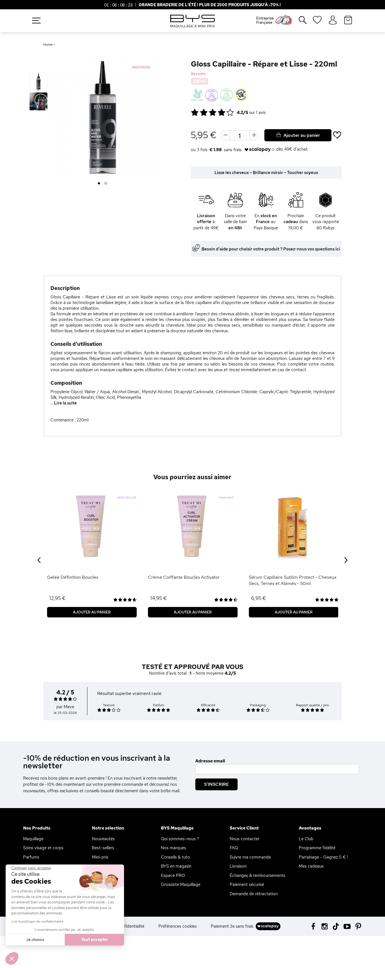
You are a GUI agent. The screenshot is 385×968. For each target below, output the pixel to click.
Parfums (31, 857)
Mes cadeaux (311, 866)
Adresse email (210, 761)
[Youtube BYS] (347, 925)
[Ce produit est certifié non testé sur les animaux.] (197, 95)
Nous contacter (244, 839)
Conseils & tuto (175, 857)
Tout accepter (94, 939)
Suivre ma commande (250, 857)
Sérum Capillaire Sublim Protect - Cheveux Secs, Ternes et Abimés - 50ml (293, 580)
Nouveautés (103, 839)
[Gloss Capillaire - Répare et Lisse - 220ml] (38, 81)
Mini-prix (100, 857)
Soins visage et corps (43, 848)
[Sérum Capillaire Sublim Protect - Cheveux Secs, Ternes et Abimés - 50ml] (293, 526)
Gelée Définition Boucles (72, 577)
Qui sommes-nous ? (180, 839)
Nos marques (173, 848)
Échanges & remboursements (257, 875)
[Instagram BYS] (324, 925)
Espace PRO (173, 875)
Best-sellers (103, 848)
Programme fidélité (317, 848)
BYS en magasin (176, 866)
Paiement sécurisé (247, 884)
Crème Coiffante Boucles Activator (184, 577)
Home (48, 44)
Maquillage (33, 839)
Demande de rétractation (254, 894)
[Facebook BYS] (313, 925)
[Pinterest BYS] (358, 925)
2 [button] (106, 183)
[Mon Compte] (333, 20)
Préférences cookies (177, 926)
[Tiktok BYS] (335, 926)
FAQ (234, 848)
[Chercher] (299, 22)
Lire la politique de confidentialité (37, 921)
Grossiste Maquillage (180, 884)
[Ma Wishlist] (317, 22)
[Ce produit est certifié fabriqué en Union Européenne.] (241, 95)
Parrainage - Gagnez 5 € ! (323, 857)
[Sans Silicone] (211, 95)
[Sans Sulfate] (226, 95)
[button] (12, 958)
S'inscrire (216, 784)
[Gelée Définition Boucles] (92, 526)
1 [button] (99, 183)
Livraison (238, 866)
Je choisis (35, 939)
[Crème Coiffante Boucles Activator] (193, 526)
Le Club (306, 839)
